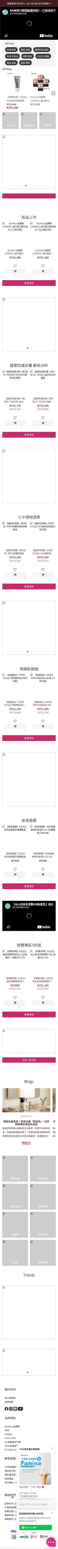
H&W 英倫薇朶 (12, 1445)
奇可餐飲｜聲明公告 (14, 1482)
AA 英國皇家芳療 (13, 1441)
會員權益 (9, 1478)
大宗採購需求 (11, 1466)
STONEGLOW (11, 1449)
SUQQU (8, 1434)
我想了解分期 (29, 1060)
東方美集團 (10, 1397)
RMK (7, 1430)
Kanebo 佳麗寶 (12, 1426)
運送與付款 (10, 1470)
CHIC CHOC (10, 1438)
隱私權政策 (10, 1474)
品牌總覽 (9, 1401)
